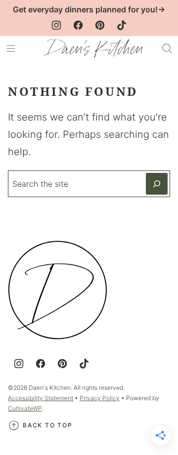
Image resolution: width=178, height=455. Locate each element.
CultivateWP (25, 408)
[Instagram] (56, 25)
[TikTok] (122, 25)
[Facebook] (78, 25)
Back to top (48, 425)
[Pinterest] (100, 25)
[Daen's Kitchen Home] (93, 48)
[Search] (167, 48)
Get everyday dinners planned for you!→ (89, 9)
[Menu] (11, 48)
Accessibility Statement (40, 398)
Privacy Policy (100, 398)
